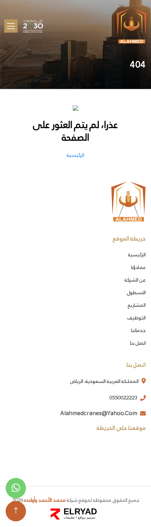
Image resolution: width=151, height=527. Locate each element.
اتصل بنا (138, 342)
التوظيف (136, 317)
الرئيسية (137, 254)
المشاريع (137, 305)
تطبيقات (69, 517)
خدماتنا (138, 330)
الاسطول (136, 292)
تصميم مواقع (87, 517)
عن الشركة (135, 279)
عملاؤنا (138, 267)
